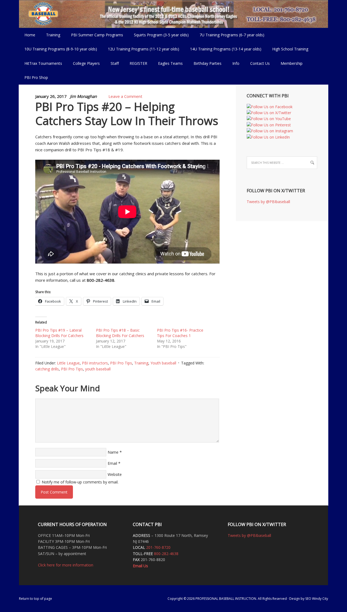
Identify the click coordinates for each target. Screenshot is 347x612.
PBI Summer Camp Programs (94, 34)
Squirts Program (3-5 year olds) (161, 34)
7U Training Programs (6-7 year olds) (232, 34)
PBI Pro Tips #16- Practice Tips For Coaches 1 (180, 333)
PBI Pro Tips (121, 363)
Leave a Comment (125, 96)
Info (233, 63)
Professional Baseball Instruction (173, 13)
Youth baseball (163, 363)
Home (29, 34)
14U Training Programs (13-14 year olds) (223, 49)
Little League (68, 363)
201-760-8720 (158, 547)
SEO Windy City (316, 598)
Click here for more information (65, 565)
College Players (86, 63)
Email (112, 463)
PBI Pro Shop (33, 77)
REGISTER (138, 63)
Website (115, 474)
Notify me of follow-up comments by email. (80, 482)
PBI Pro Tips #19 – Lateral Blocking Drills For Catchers (59, 333)
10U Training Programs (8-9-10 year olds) (58, 49)
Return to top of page (35, 598)
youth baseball (98, 368)
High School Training (287, 49)
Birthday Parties (207, 63)
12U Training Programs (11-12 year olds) (140, 49)
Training (141, 363)
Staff (115, 63)
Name (113, 452)
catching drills (47, 368)
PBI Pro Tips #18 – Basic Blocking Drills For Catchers (120, 333)
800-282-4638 (166, 553)
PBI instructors (95, 363)
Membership (292, 63)
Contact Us (260, 63)
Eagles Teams (168, 63)
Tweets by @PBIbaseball (268, 201)
